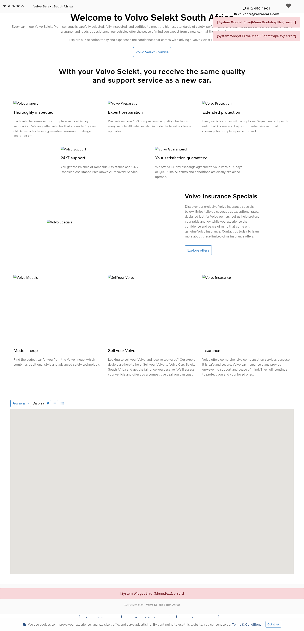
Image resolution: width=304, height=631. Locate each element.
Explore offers (198, 250)
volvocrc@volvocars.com (258, 14)
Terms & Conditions (246, 624)
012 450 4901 (258, 8)
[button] (206, 469)
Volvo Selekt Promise (152, 52)
